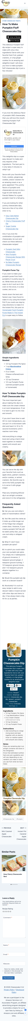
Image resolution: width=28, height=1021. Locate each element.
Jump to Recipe (14, 37)
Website (6, 964)
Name (6, 945)
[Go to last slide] (4, 869)
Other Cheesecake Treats (11, 21)
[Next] (24, 869)
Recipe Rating (7, 909)
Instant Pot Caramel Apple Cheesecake (21, 833)
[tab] (12, 884)
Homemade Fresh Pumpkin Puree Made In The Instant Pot (12, 312)
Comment (7, 918)
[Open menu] (24, 3)
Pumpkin (20, 819)
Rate (15, 689)
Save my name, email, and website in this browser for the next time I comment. (13, 971)
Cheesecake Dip (8, 819)
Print (11, 685)
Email (6, 954)
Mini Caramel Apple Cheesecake (7, 832)
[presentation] (14, 863)
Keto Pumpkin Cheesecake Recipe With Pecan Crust (15, 257)
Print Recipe (14, 41)
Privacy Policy (9, 990)
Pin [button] (19, 685)
